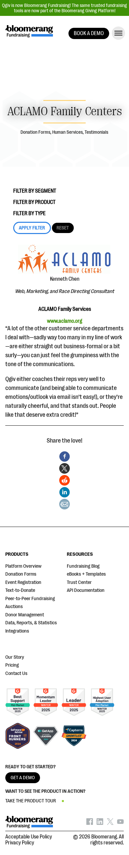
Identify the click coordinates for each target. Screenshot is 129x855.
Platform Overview (23, 566)
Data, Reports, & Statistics (31, 623)
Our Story (14, 657)
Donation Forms (20, 574)
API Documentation (86, 590)
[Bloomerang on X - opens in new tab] (110, 823)
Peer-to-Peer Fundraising (30, 598)
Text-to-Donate (20, 590)
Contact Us (16, 673)
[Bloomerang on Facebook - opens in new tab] (89, 823)
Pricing (12, 665)
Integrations (17, 631)
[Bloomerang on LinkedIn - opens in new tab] (100, 823)
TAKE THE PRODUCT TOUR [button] (30, 801)
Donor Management (24, 615)
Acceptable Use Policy (28, 837)
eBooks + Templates (86, 574)
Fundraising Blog (83, 566)
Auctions (14, 606)
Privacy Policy (19, 843)
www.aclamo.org (64, 321)
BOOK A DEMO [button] (89, 33)
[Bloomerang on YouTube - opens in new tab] (120, 823)
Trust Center (79, 582)
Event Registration (23, 582)
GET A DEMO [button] (23, 778)
